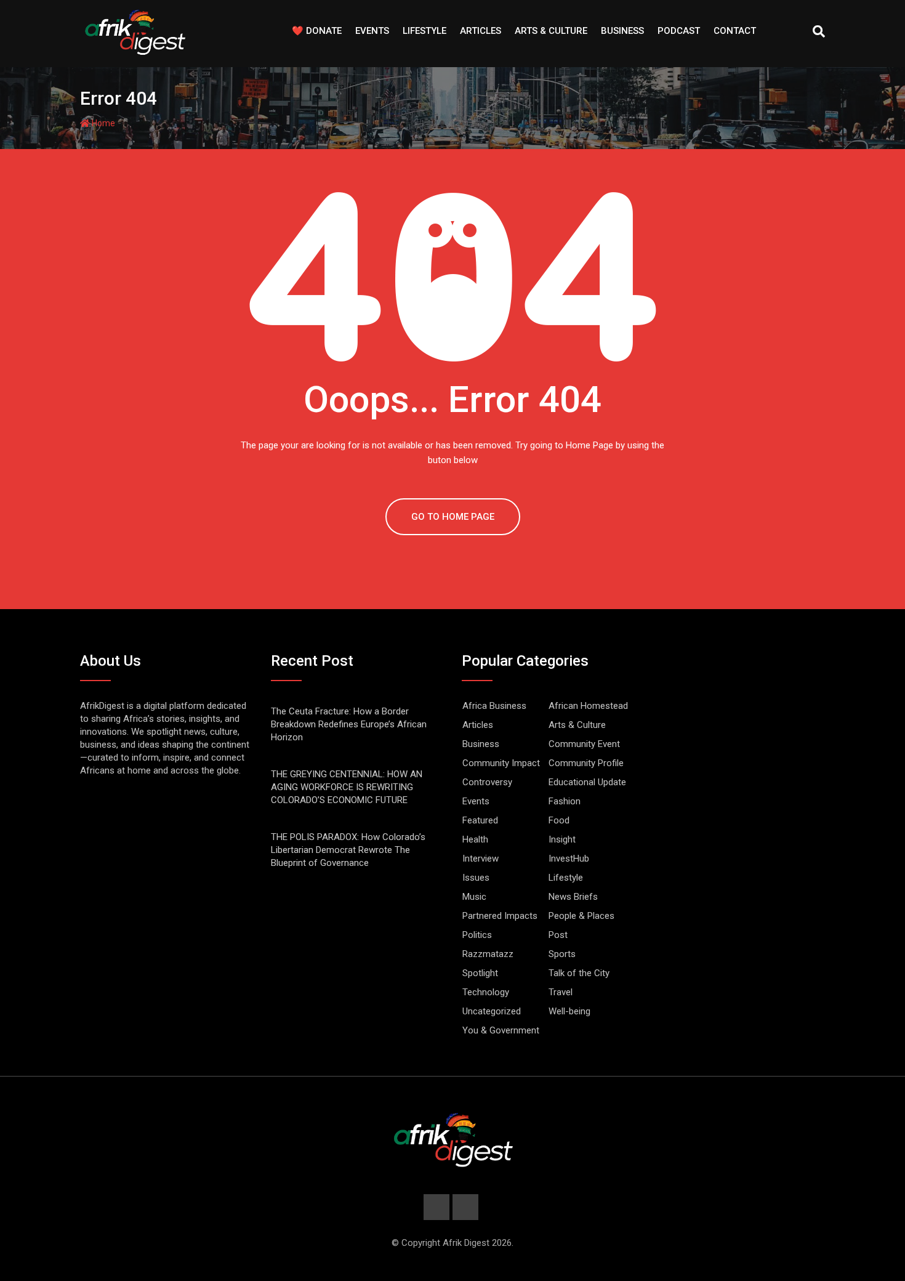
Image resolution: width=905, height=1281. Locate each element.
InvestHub (569, 858)
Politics (477, 934)
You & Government (500, 1030)
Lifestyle (424, 30)
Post (558, 934)
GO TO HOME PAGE (452, 516)
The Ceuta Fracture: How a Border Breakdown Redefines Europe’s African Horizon (349, 724)
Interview (480, 858)
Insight (562, 839)
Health (475, 839)
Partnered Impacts (499, 915)
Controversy (487, 782)
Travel (561, 992)
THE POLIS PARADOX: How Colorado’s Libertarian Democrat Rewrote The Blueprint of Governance (348, 849)
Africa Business (494, 705)
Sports (562, 954)
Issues (475, 877)
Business (622, 30)
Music (474, 896)
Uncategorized (491, 1011)
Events (372, 30)
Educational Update (587, 782)
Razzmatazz (487, 954)
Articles (480, 30)
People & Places (581, 915)
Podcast (679, 30)
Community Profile (586, 763)
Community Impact (501, 763)
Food (559, 820)
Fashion (565, 801)
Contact (735, 30)
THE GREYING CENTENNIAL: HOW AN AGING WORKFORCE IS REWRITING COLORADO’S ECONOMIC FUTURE (346, 787)
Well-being (569, 1011)
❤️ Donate (317, 30)
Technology (485, 992)
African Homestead (588, 705)
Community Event (584, 744)
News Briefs (573, 896)
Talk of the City (579, 973)
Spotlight (480, 973)
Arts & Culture (551, 30)
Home (102, 123)
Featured (480, 820)
